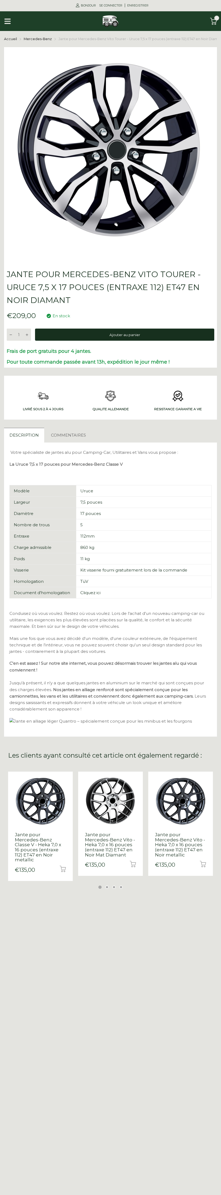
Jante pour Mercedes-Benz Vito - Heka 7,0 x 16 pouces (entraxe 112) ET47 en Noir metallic (180, 845)
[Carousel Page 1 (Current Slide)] (100, 887)
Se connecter (111, 5)
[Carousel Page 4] (121, 887)
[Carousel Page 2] (107, 887)
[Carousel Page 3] (114, 887)
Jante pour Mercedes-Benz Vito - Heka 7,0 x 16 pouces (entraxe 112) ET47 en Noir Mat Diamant (110, 845)
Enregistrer (138, 5)
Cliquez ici (90, 592)
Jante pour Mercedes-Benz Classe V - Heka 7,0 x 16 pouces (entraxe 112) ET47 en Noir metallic (38, 847)
